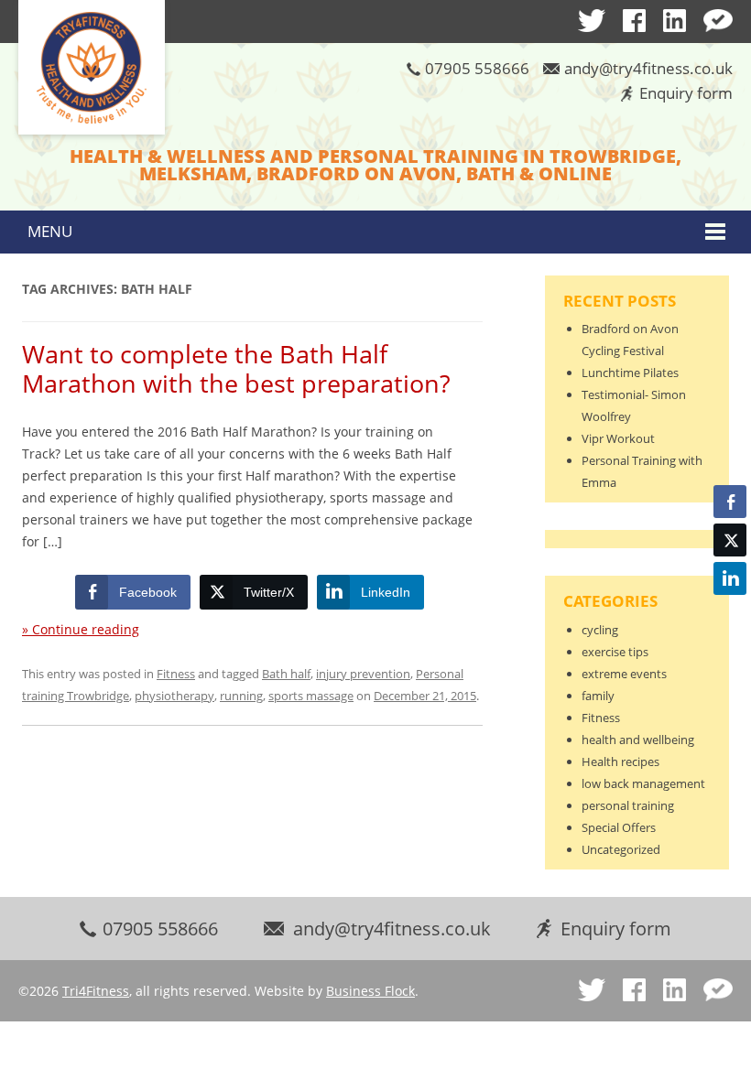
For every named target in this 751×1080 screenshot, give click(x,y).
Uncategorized (621, 849)
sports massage (311, 695)
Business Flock (370, 990)
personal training (628, 805)
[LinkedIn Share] (729, 578)
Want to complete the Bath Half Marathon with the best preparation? (236, 369)
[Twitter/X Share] (729, 540)
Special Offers (619, 827)
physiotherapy (174, 695)
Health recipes (620, 761)
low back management (643, 783)
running (241, 695)
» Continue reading (80, 629)
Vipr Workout (618, 438)
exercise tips (615, 651)
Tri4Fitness (95, 990)
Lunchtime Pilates (630, 372)
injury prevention (363, 673)
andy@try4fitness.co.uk (648, 68)
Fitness (176, 673)
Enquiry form (686, 92)
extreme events (624, 673)
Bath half (286, 673)
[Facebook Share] (729, 501)
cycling (600, 629)
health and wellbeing (638, 739)
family (598, 695)
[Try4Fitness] (92, 68)
